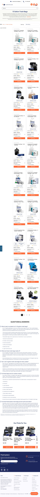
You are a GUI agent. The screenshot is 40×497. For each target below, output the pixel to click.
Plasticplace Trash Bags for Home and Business (9, 493)
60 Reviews (21, 187)
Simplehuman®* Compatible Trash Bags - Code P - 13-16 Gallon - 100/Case (32, 173)
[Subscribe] (16, 461)
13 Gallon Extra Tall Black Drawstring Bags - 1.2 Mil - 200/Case (18, 88)
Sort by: (22, 24)
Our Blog (33, 479)
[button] (37, 5)
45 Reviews (35, 187)
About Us (33, 477)
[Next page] (29, 315)
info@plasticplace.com (33, 461)
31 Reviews (34, 159)
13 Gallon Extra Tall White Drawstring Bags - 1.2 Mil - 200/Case (32, 116)
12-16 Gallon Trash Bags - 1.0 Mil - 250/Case (33, 59)
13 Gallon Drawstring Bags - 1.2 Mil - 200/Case (33, 231)
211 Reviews (21, 45)
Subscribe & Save (17, 489)
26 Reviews (35, 245)
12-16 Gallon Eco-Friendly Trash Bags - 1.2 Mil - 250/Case (33, 288)
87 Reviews (21, 130)
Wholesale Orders (17, 482)
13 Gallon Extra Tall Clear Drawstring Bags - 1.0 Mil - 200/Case (18, 173)
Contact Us (34, 487)
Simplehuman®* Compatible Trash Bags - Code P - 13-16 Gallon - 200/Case (32, 145)
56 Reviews (21, 245)
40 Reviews (21, 274)
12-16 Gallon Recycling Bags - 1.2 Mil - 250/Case (33, 260)
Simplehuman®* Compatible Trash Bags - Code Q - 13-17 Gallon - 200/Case (19, 31)
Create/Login (25, 477)
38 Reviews (35, 274)
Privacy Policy (34, 482)
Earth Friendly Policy (35, 485)
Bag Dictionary (16, 479)
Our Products (34, 484)
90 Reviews (21, 102)
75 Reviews (35, 45)
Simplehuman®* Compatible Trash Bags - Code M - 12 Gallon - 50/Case (33, 201)
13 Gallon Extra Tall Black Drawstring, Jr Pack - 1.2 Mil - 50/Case (19, 288)
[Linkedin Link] (2, 470)
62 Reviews (21, 159)
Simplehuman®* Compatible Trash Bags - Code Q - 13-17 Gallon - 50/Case (19, 59)
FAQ (14, 485)
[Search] (37, 8)
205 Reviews (35, 130)
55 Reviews (35, 102)
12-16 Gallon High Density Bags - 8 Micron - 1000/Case (19, 231)
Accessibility (26, 493)
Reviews (33, 490)
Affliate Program (34, 488)
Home (3, 24)
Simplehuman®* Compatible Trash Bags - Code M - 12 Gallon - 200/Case (33, 31)
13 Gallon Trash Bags (9, 24)
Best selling (28, 24)
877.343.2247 (30, 457)
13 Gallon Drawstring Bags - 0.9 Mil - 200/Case (19, 116)
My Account (25, 479)
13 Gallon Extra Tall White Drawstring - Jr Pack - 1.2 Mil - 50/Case (19, 201)
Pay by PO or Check (17, 484)
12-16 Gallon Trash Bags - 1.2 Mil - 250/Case (19, 145)
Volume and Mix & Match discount (17, 488)
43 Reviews (21, 302)
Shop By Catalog (16, 477)
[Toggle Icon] (2, 4)
